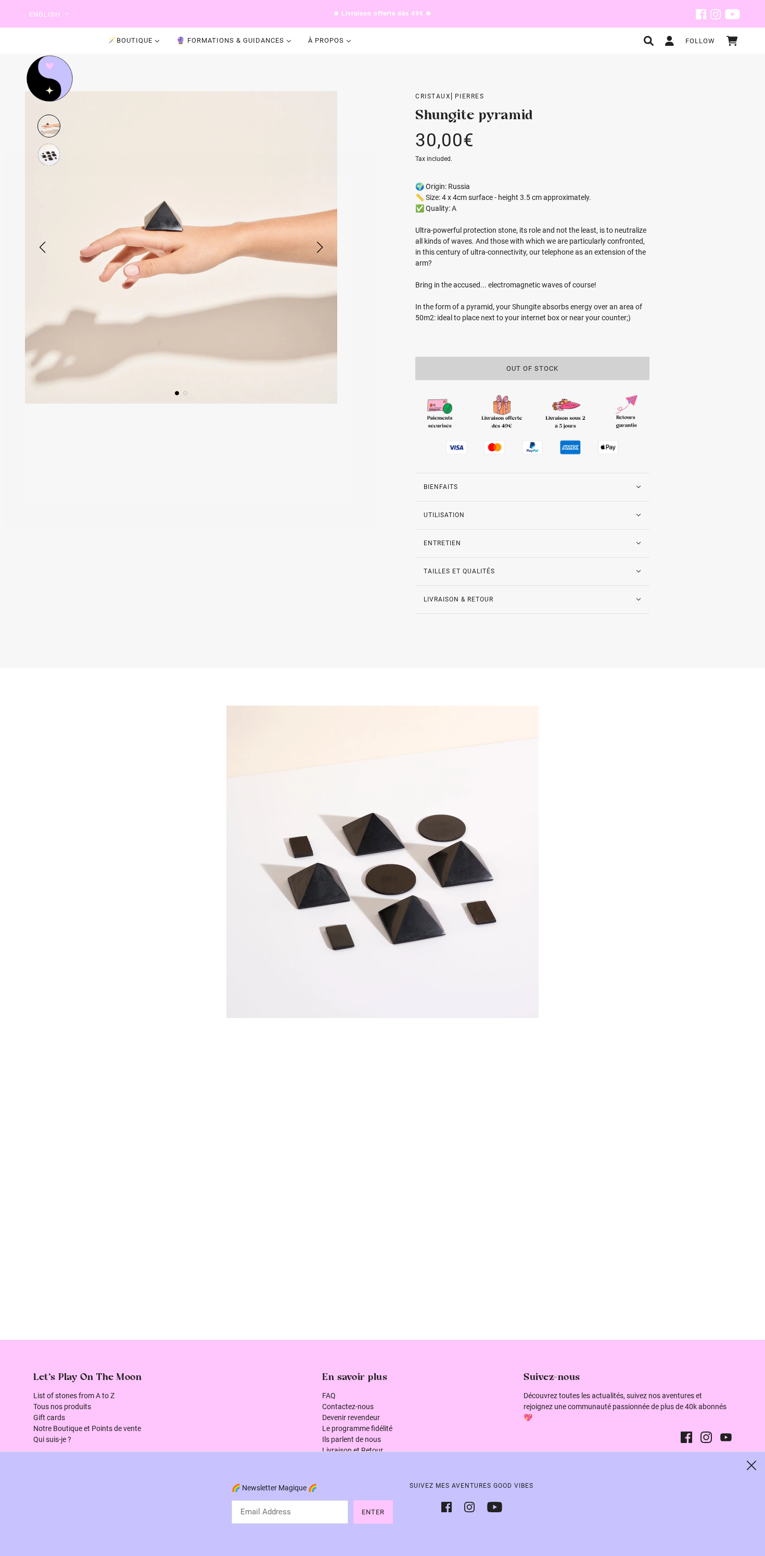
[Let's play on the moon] (49, 78)
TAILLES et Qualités (459, 571)
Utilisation (444, 515)
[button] (48, 126)
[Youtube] (491, 1506)
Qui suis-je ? (52, 1439)
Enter (373, 1512)
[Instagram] (469, 1506)
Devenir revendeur (351, 1417)
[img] (701, 13)
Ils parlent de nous (351, 1439)
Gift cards (49, 1417)
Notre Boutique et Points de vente (87, 1428)
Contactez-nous (348, 1406)
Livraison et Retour (352, 1450)
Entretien (442, 543)
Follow (700, 41)
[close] (751, 1465)
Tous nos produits (62, 1406)
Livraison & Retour (458, 599)
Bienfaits (441, 487)
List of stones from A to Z (73, 1395)
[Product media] (382, 862)
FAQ (329, 1395)
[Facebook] (449, 1506)
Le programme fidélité (357, 1428)
